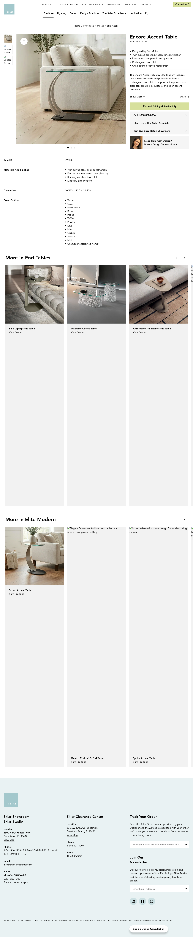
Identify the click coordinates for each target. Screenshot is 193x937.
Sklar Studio (48, 4)
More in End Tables (27, 258)
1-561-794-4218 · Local (44, 850)
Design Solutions (89, 13)
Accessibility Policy (31, 921)
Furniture (48, 13)
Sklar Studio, (181, 873)
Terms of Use (51, 921)
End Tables (113, 26)
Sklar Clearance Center (85, 817)
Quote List (182, 4)
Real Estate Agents (92, 4)
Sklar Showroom (16, 817)
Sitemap (63, 921)
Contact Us (130, 4)
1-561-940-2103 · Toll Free (18, 850)
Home (77, 26)
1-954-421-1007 (75, 846)
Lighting (61, 13)
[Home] (9, 9)
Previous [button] (176, 258)
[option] (8, 38)
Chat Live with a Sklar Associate (151, 123)
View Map (9, 840)
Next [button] (184, 258)
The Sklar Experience (114, 13)
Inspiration (136, 13)
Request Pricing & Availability (159, 106)
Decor (73, 13)
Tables (100, 26)
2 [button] (71, 147)
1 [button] (68, 147)
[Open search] (147, 13)
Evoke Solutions (164, 921)
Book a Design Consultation (148, 929)
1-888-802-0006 (113, 4)
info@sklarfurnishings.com (18, 865)
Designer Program (69, 4)
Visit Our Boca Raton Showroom (151, 131)
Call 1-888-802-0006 (144, 115)
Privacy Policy (11, 921)
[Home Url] (11, 800)
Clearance (145, 4)
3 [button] (74, 147)
